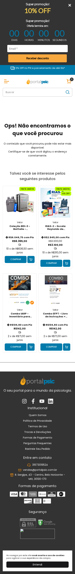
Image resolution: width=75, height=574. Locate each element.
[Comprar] (31, 259)
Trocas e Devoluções (37, 432)
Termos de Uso (37, 426)
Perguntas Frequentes (37, 443)
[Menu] (7, 81)
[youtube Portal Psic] (42, 401)
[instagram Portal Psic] (24, 401)
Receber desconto (37, 58)
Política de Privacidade (37, 421)
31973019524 (40, 465)
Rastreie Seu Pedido (37, 449)
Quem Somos (37, 415)
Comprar (15, 259)
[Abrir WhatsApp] (65, 564)
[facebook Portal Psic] (33, 401)
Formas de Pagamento (37, 437)
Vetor (20, 222)
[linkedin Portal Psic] (51, 401)
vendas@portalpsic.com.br (40, 470)
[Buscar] (67, 92)
